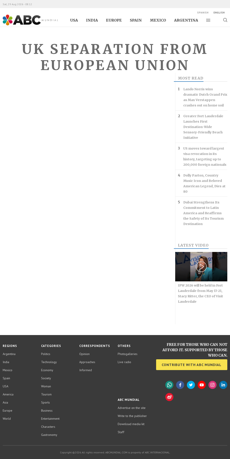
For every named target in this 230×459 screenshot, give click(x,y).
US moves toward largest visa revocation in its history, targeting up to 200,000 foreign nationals (204, 156)
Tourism (46, 394)
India (92, 20)
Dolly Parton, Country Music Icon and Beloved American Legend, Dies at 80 (204, 183)
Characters (48, 427)
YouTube (202, 385)
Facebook (180, 385)
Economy (47, 370)
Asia (5, 402)
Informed (85, 370)
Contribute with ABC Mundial (191, 364)
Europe (114, 20)
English (219, 12)
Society (46, 378)
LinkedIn (223, 385)
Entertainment (50, 419)
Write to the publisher (132, 416)
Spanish (203, 12)
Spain (136, 20)
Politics (45, 354)
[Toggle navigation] (208, 20)
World (7, 419)
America (8, 394)
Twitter (191, 385)
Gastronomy (49, 435)
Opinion (84, 354)
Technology (49, 362)
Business (47, 410)
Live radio (124, 362)
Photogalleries (127, 354)
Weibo (169, 397)
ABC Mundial (25, 24)
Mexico (158, 20)
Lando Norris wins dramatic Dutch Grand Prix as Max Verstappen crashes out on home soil (205, 97)
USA (74, 20)
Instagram (212, 385)
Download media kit (131, 424)
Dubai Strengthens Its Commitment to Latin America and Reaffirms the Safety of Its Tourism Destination (203, 213)
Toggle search (225, 20)
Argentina (186, 20)
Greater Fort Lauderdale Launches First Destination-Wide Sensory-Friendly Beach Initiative (203, 127)
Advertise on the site (132, 408)
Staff (121, 432)
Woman (46, 386)
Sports (45, 402)
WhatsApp (169, 385)
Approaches (87, 362)
